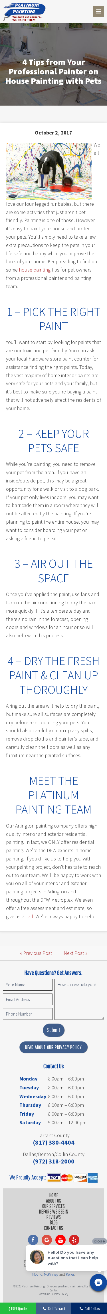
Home (53, 1195)
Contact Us (53, 1228)
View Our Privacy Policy (53, 1294)
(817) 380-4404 (53, 1142)
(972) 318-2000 (53, 1161)
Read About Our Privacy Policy (53, 1047)
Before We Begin (53, 1211)
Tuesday (29, 1087)
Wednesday (32, 1096)
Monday (28, 1078)
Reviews (53, 1217)
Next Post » (75, 953)
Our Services (53, 1206)
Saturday (30, 1122)
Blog (54, 1222)
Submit (53, 1029)
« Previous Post (36, 953)
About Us (53, 1201)
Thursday (30, 1105)
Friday (26, 1114)
